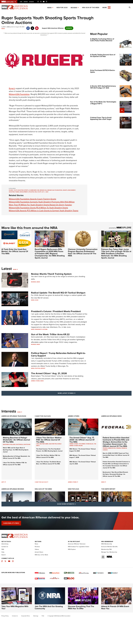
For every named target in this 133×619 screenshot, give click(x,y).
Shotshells (19, 444)
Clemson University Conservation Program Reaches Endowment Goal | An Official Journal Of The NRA (82, 252)
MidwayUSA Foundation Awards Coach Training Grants (32, 198)
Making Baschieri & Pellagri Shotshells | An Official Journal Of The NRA (16, 439)
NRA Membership (106, 544)
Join (21, 2)
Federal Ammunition (109, 448)
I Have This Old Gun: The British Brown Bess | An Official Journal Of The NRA (48, 463)
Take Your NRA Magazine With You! (14, 607)
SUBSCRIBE (11, 523)
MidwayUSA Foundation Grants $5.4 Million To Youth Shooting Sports (38, 207)
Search (3, 555)
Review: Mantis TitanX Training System (51, 274)
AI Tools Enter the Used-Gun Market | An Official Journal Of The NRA (14, 251)
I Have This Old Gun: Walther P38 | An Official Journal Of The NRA (15, 464)
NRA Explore (72, 549)
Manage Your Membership (109, 552)
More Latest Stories (74, 393)
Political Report (40, 368)
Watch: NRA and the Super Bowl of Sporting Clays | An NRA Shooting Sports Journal (15, 450)
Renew (26, 2)
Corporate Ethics (25, 616)
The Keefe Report (108, 489)
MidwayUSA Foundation (19, 94)
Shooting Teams (14, 192)
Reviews (74, 8)
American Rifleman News (111, 416)
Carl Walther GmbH (42, 444)
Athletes (31, 192)
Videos (37, 549)
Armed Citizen (35, 381)
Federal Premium (121, 448)
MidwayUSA (43, 190)
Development (24, 192)
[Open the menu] (109, 7)
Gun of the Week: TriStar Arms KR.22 (50, 334)
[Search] (129, 7)
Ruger (11, 190)
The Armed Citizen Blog (86, 444)
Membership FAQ (106, 549)
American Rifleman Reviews (12, 489)
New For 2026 (62, 7)
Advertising (4, 544)
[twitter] (32, 27)
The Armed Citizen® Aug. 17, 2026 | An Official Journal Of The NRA (81, 439)
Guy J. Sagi (45, 192)
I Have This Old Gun (43, 416)
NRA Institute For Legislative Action (78, 547)
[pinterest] (37, 27)
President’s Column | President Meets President (56, 311)
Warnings (35, 616)
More (14, 269)
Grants (65, 190)
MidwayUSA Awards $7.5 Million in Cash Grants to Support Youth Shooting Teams (43, 210)
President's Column (41, 329)
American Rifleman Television (13, 416)
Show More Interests (77, 504)
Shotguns (27, 444)
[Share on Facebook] (28, 27)
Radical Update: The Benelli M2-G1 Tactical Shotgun (58, 292)
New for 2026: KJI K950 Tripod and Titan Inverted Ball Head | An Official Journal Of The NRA (116, 455)
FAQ (2, 549)
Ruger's (12, 88)
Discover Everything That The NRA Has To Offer (81, 607)
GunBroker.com (34, 190)
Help (2, 552)
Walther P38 (53, 444)
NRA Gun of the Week (90, 7)
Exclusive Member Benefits (109, 547)
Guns (36, 300)
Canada (105, 450)
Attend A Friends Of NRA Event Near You (115, 607)
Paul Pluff (38, 192)
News (49, 8)
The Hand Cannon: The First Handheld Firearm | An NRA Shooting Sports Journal (49, 450)
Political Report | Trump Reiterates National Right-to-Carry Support (58, 354)
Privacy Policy (5, 616)
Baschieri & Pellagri (9, 444)
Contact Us (4, 547)
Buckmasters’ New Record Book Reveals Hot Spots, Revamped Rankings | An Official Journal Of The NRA (115, 474)
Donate (31, 2)
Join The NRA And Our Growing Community (49, 607)
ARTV (2, 482)
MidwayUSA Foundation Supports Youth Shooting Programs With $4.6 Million (42, 201)
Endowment (71, 190)
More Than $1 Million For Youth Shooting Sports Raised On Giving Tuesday (40, 204)
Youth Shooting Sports (21, 190)
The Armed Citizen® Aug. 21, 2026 (49, 373)
